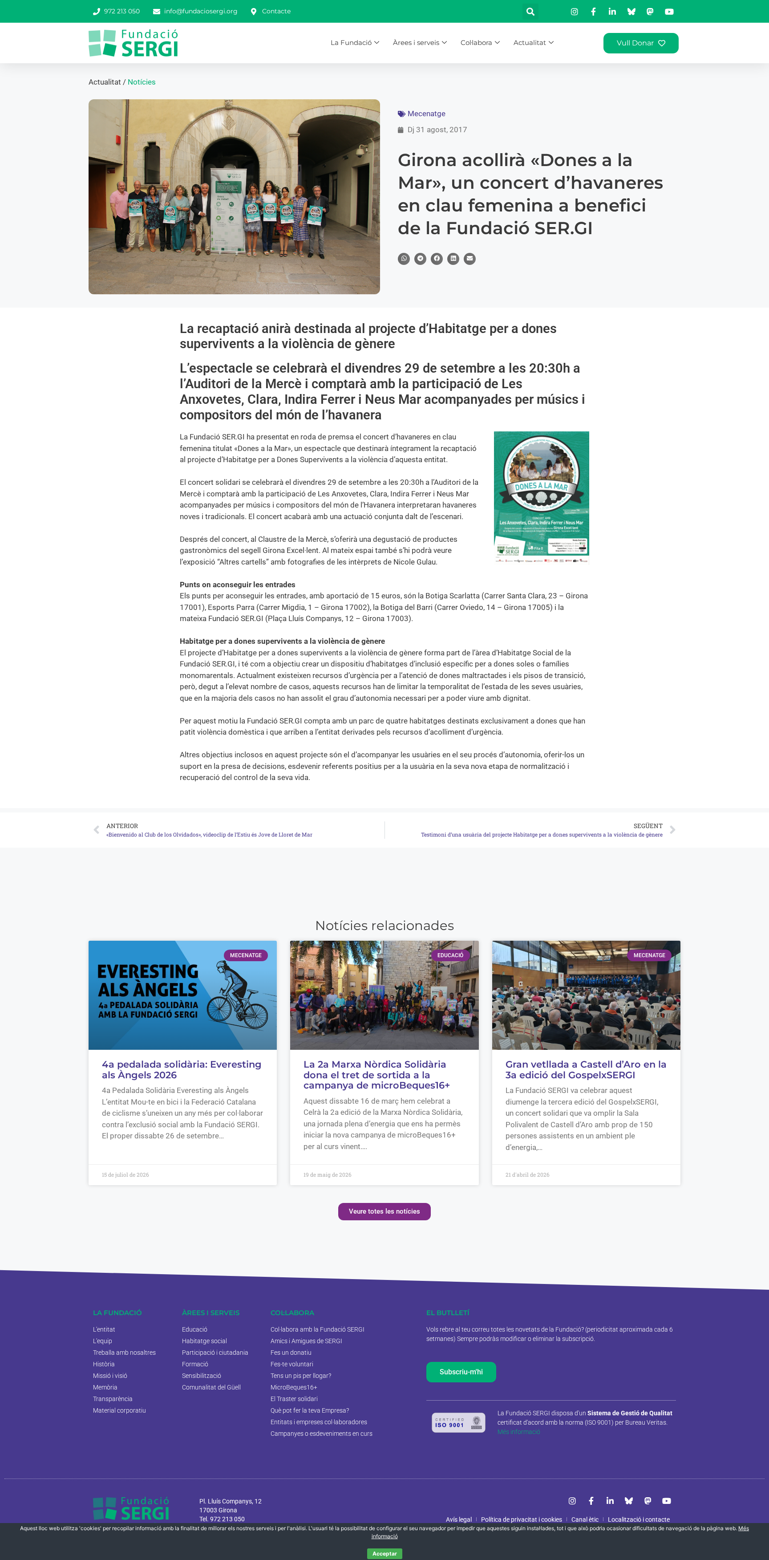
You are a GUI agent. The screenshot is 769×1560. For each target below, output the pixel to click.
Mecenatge (426, 113)
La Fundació (351, 42)
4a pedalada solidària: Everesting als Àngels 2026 (182, 1069)
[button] (530, 12)
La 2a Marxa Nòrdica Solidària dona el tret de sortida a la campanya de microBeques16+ (377, 1075)
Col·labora (476, 42)
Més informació (519, 1431)
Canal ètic (585, 1519)
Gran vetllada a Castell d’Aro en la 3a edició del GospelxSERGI (586, 1069)
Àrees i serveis (416, 42)
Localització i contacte (639, 1519)
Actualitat (530, 42)
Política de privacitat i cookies (521, 1519)
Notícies (142, 81)
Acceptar (384, 1553)
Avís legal (459, 1519)
